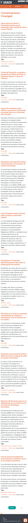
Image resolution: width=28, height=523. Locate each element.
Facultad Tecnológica (8, 390)
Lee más (4, 64)
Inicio (4, 518)
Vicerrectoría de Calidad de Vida (11, 446)
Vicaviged (4, 97)
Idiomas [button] (18, 6)
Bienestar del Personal (8, 492)
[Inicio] (6, 2)
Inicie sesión (12, 64)
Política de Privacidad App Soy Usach (11, 521)
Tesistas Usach (5, 303)
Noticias (5, 519)
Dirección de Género (7, 62)
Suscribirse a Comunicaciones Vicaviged (1, 513)
